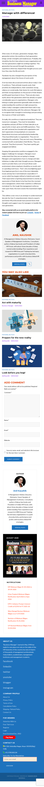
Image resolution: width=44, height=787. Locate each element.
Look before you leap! (13, 373)
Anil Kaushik (5, 341)
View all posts (19, 264)
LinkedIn (30, 212)
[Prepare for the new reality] (22, 321)
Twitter (36, 212)
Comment (8, 392)
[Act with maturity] (22, 286)
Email (6, 430)
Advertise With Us (9, 721)
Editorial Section (8, 299)
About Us (6, 697)
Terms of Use (8, 703)
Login (5, 731)
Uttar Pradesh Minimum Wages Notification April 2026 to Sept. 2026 (19, 596)
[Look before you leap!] (22, 356)
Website (7, 440)
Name (6, 420)
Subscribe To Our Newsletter (13, 756)
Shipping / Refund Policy (11, 709)
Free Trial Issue (8, 724)
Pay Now (9, 737)
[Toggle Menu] (3, 3)
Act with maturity (11, 302)
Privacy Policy (8, 700)
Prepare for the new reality (16, 337)
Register (6, 727)
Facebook (5, 215)
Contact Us (7, 712)
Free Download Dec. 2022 (12, 734)
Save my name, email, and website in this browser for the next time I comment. (23, 451)
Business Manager (7, 306)
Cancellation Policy (9, 706)
